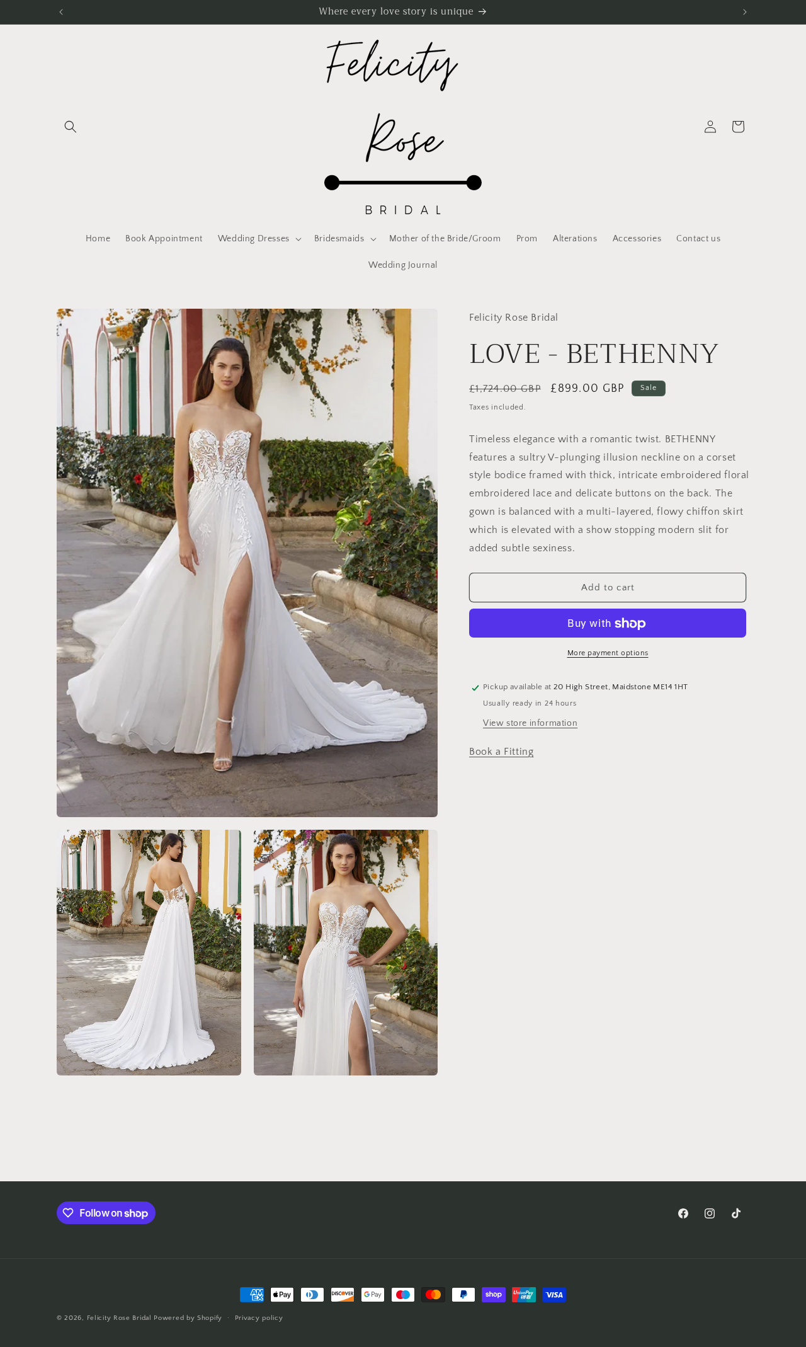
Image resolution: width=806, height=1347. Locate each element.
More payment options (608, 654)
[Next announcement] (745, 12)
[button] (70, 126)
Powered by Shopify (188, 1318)
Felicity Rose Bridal (119, 1318)
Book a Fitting (501, 752)
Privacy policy (259, 1318)
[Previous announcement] (61, 12)
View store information (530, 724)
